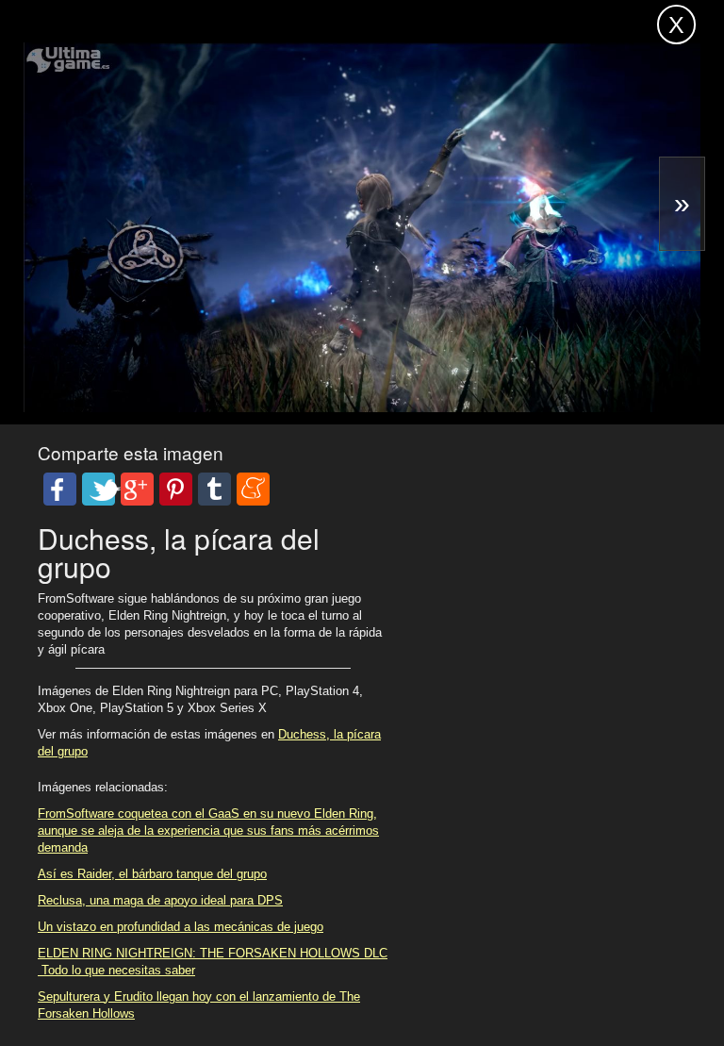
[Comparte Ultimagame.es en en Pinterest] (175, 489)
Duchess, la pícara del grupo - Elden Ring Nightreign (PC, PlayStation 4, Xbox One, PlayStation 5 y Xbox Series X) (198, 44)
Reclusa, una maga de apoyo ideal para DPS (160, 900)
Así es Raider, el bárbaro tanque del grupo (152, 874)
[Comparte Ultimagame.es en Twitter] (98, 489)
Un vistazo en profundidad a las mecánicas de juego (180, 927)
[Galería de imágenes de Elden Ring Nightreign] (363, 359)
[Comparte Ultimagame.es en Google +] (137, 489)
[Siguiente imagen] (682, 204)
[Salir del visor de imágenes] (676, 24)
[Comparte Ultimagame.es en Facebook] (59, 489)
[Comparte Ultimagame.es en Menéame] (253, 489)
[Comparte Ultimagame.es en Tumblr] (214, 489)
